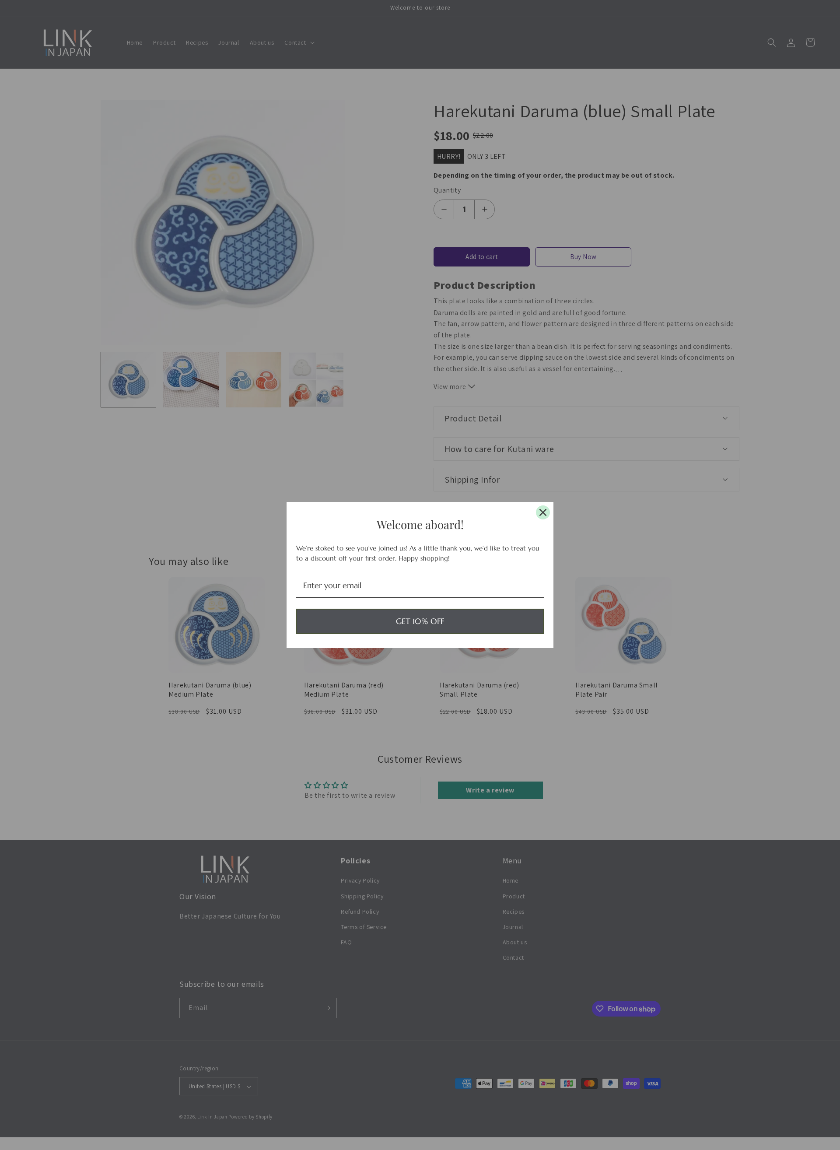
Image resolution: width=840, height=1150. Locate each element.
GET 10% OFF (420, 621)
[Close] (542, 512)
